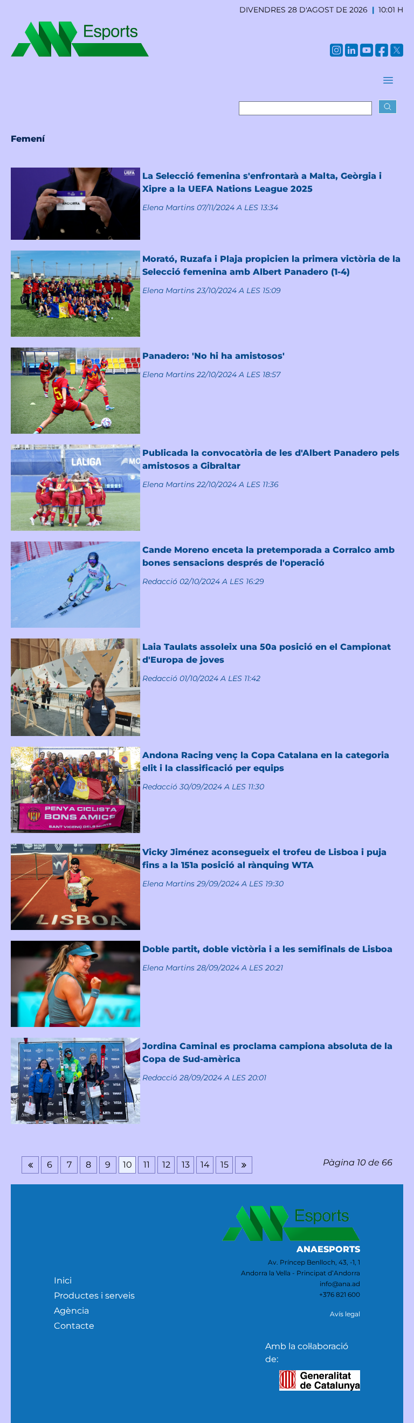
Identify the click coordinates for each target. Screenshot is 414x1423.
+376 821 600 (339, 1294)
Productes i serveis (94, 1295)
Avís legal (345, 1314)
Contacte (74, 1326)
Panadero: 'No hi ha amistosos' (213, 356)
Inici (63, 1280)
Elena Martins (168, 207)
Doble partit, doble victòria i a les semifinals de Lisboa (267, 949)
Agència (71, 1311)
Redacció (159, 581)
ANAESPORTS (328, 1249)
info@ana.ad (340, 1284)
